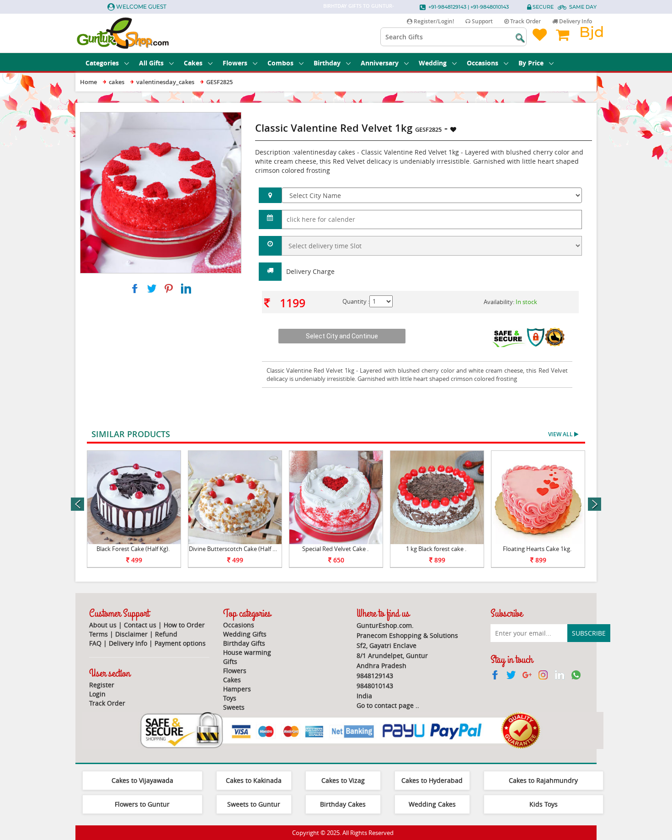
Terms (98, 634)
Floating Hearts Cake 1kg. (537, 549)
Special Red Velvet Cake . (335, 549)
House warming (247, 652)
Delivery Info (575, 21)
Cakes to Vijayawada (142, 780)
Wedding (433, 63)
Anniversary (380, 63)
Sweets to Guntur (253, 804)
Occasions (482, 63)
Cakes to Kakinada (254, 780)
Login (97, 694)
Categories (102, 63)
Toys (229, 698)
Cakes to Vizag (343, 780)
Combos (280, 63)
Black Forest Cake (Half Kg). (133, 549)
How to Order (184, 625)
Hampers (237, 689)
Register (101, 684)
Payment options (180, 643)
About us (103, 625)
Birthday (327, 63)
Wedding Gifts (245, 634)
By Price (531, 63)
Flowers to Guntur (142, 804)
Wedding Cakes (432, 804)
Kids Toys (543, 804)
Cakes (193, 63)
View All (561, 434)
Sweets (234, 707)
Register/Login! (433, 21)
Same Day (583, 7)
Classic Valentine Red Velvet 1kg (312, 370)
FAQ (95, 643)
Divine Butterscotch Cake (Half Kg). (236, 549)
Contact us (140, 625)
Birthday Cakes (343, 804)
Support (481, 21)
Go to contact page (385, 705)
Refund (166, 634)
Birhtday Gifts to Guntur (357, 5)
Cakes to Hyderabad (432, 780)
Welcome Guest (141, 6)
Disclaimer (131, 634)
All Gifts (151, 63)
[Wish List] (212, 116)
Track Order (525, 21)
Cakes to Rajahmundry (543, 780)
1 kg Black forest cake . (436, 549)
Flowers (235, 63)
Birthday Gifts (244, 643)
